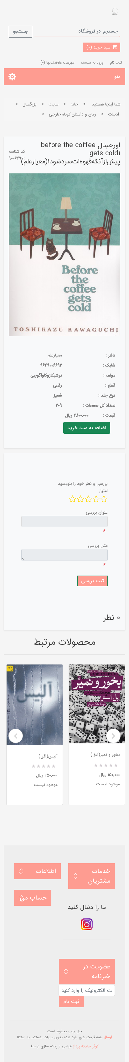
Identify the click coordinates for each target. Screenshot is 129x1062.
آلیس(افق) (48, 756)
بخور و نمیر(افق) (105, 754)
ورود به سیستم (92, 62)
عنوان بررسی (97, 512)
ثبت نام (116, 62)
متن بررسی (98, 545)
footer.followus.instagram (87, 924)
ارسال (108, 1037)
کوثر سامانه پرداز (85, 1046)
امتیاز (103, 490)
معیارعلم (55, 355)
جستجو (20, 31)
